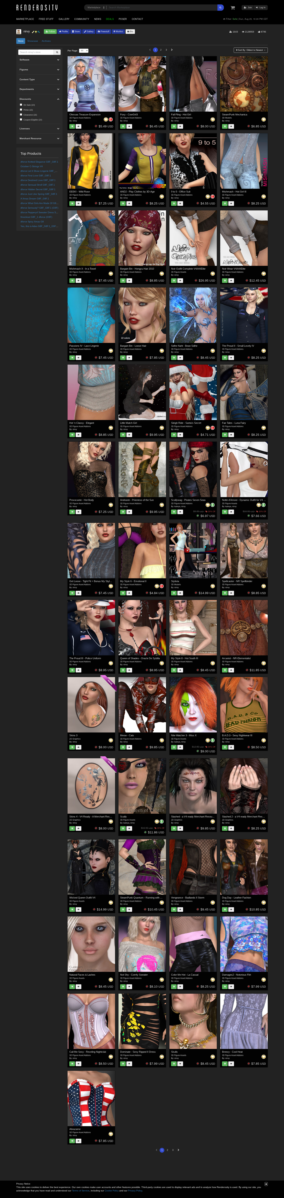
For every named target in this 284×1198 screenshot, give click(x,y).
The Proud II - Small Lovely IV (238, 345)
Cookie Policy (112, 1190)
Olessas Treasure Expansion (85, 114)
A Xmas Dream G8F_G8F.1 (35, 198)
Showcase (32, 41)
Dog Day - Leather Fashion (236, 897)
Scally (123, 816)
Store (77, 31)
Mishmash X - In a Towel (82, 268)
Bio (131, 31)
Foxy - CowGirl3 (129, 114)
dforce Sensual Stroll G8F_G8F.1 (38, 184)
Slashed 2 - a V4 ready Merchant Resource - (246, 816)
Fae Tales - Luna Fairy (234, 422)
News (97, 19)
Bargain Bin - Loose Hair (133, 345)
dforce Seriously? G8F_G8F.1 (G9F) (39, 207)
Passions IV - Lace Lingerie (84, 345)
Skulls (174, 1051)
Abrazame (75, 1129)
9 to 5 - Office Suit (180, 191)
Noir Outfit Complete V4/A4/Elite (188, 268)
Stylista (175, 581)
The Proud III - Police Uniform (85, 658)
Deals (110, 19)
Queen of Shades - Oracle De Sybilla (140, 658)
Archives (46, 41)
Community (81, 19)
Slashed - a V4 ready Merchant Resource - (194, 816)
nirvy (75, 121)
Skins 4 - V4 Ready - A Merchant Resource (92, 816)
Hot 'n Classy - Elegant (81, 422)
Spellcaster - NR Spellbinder (237, 581)
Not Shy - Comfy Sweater (134, 974)
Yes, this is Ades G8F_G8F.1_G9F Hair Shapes (45, 226)
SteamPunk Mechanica (234, 114)
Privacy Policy (135, 1190)
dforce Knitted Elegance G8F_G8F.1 (39, 161)
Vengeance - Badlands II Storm (187, 897)
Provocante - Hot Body (81, 500)
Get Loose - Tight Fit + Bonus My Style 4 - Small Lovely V (100, 581)
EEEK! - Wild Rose (79, 191)
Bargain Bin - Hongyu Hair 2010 (137, 268)
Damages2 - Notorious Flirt (236, 974)
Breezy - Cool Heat (232, 1051)
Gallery (64, 19)
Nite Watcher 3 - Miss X (184, 735)
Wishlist (119, 31)
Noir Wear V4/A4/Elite (233, 268)
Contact (137, 19)
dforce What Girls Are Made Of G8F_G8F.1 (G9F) (46, 203)
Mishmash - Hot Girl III (234, 191)
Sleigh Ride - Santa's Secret (186, 422)
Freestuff (104, 31)
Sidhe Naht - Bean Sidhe (184, 345)
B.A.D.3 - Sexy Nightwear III (237, 735)
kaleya (177, 506)
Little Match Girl (128, 422)
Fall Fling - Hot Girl (181, 114)
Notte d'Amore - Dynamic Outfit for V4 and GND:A (249, 500)
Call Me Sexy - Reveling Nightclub (87, 1051)
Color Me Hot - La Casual (184, 974)
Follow (51, 31)
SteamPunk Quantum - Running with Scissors (145, 897)
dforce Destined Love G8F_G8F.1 (38, 180)
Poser (123, 19)
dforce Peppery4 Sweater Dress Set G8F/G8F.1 (45, 212)
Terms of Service (80, 1190)
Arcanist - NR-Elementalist (236, 658)
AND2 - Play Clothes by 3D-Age (137, 191)
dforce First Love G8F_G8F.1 (36, 175)
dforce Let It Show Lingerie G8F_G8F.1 (41, 171)
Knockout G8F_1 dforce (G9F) (36, 217)
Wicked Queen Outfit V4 (82, 897)
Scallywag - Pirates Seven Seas (188, 500)
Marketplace (25, 19)
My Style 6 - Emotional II (133, 581)
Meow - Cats (127, 735)
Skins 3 (73, 735)
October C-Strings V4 (32, 166)
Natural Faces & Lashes (82, 974)
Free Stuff (46, 19)
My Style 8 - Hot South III (184, 658)
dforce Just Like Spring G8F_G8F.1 (39, 194)
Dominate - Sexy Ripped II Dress (138, 1051)
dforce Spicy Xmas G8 (32, 221)
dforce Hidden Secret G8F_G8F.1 (38, 189)
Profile (64, 31)
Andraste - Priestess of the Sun (137, 500)
